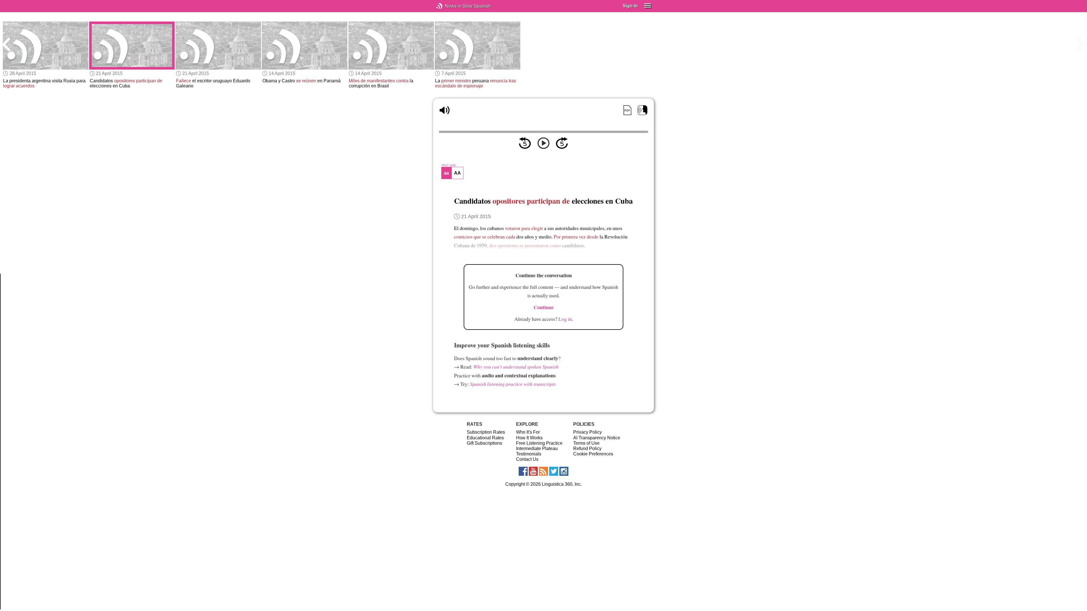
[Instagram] (563, 471)
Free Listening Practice (539, 443)
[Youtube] (533, 471)
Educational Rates (485, 437)
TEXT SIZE (448, 165)
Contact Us (527, 459)
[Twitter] (553, 471)
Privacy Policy (587, 432)
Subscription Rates (486, 432)
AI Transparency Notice (596, 437)
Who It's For (528, 432)
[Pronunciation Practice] (642, 110)
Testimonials (528, 453)
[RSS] (543, 471)
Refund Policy (587, 448)
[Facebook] (523, 471)
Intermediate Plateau (537, 448)
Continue (544, 307)
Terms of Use (586, 443)
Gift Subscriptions (484, 443)
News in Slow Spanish (448, 6)
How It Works (529, 437)
